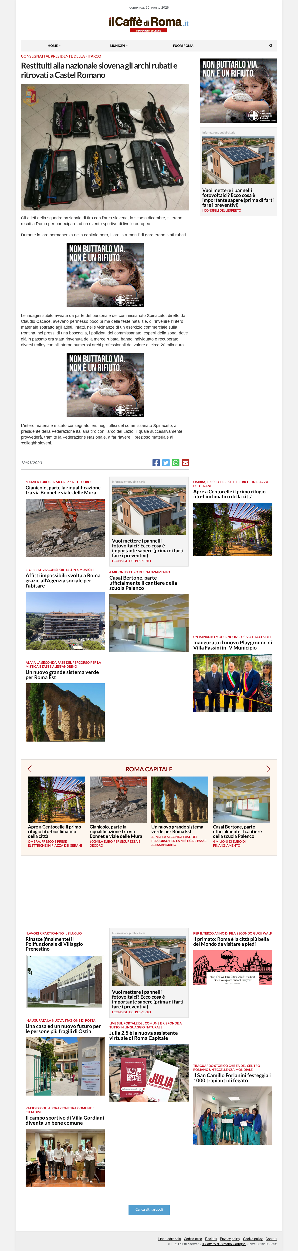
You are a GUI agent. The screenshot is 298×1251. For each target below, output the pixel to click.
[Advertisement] (232, 599)
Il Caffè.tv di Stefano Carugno (224, 1243)
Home (53, 46)
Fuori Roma (183, 46)
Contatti (271, 1238)
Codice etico (193, 1238)
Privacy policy (230, 1238)
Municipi (117, 46)
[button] (29, 768)
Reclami (211, 1238)
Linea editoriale (169, 1238)
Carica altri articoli (149, 1210)
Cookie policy (253, 1238)
